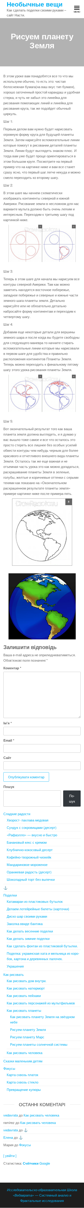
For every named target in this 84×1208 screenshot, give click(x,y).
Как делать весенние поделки (30, 931)
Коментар (12, 667)
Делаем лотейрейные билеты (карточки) (38, 908)
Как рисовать (13, 974)
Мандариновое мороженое (27, 864)
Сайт (7, 757)
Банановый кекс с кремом (27, 842)
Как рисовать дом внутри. (26, 980)
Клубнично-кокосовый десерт (30, 849)
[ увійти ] (9, 1155)
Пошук (8, 786)
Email (8, 740)
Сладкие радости (16, 813)
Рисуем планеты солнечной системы (38, 1044)
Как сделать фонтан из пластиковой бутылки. (42, 945)
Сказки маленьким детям (22, 1061)
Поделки (10, 895)
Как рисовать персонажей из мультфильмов (41, 1003)
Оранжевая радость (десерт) (29, 872)
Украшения (15, 966)
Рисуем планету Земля (28, 1029)
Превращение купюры (24, 1089)
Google (36, 1163)
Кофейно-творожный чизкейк (29, 857)
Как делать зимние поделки (28, 938)
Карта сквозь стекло (22, 1082)
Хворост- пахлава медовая (27, 820)
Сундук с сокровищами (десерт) (31, 827)
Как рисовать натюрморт (26, 988)
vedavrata (10, 1115)
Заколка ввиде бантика (25, 923)
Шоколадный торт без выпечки (31, 879)
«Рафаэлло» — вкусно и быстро (32, 834)
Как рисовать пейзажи (24, 995)
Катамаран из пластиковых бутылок (35, 901)
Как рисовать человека (24, 1052)
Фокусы (9, 1068)
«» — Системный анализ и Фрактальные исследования (42, 1195)
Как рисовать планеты (24, 1010)
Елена (8, 1137)
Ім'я (7, 723)
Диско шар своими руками (27, 916)
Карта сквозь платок (22, 1074)
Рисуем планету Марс (27, 1036)
